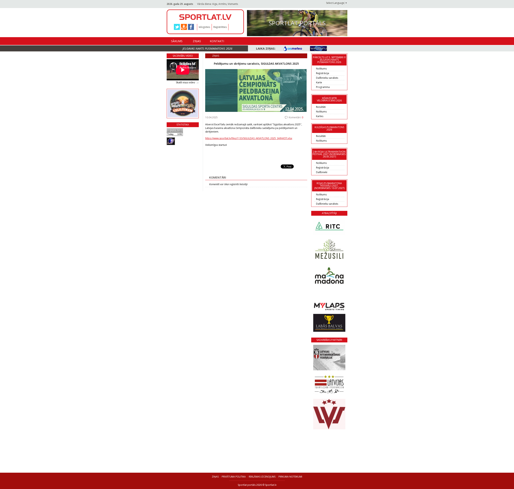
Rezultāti (321, 107)
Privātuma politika (234, 476)
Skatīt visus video (185, 82)
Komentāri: (296, 117)
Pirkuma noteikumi (290, 476)
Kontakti (217, 41)
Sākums (177, 41)
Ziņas (197, 41)
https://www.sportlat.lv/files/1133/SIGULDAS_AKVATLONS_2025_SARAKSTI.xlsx (248, 138)
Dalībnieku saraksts (327, 78)
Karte (319, 82)
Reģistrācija (322, 73)
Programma (323, 87)
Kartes (319, 116)
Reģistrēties (220, 27)
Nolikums (321, 68)
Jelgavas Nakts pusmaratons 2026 (207, 48)
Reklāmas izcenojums (262, 476)
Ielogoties (204, 27)
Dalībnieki (321, 172)
